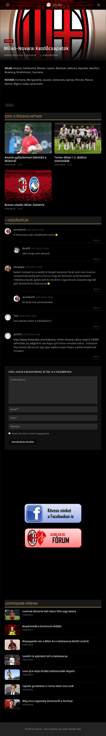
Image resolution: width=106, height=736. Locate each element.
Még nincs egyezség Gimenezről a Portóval (47, 701)
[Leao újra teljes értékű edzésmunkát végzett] (12, 674)
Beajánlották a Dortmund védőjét (42, 626)
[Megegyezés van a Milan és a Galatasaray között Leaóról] (12, 644)
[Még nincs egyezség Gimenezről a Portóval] (12, 704)
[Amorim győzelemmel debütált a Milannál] (28, 138)
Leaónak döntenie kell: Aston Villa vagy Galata (49, 611)
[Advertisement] (53, 477)
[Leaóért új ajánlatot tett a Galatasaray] (12, 659)
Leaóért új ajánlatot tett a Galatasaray (44, 656)
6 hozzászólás (50, 55)
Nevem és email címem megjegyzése (30, 433)
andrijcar (17, 55)
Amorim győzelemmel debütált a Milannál (25, 159)
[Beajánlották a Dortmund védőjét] (12, 630)
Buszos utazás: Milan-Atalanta (24, 204)
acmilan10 (20, 229)
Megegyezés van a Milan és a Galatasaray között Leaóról (55, 641)
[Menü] (8, 5)
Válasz (96, 240)
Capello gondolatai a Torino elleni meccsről (48, 686)
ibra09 (26, 248)
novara (9, 105)
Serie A (8, 41)
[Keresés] (98, 5)
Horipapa (19, 267)
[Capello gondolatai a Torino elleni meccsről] (12, 689)
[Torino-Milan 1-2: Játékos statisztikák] (77, 138)
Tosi (16, 315)
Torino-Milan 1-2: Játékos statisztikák (70, 159)
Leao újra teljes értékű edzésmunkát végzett (48, 671)
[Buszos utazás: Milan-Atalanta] (28, 185)
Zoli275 (18, 334)
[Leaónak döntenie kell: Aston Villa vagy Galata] (12, 615)
